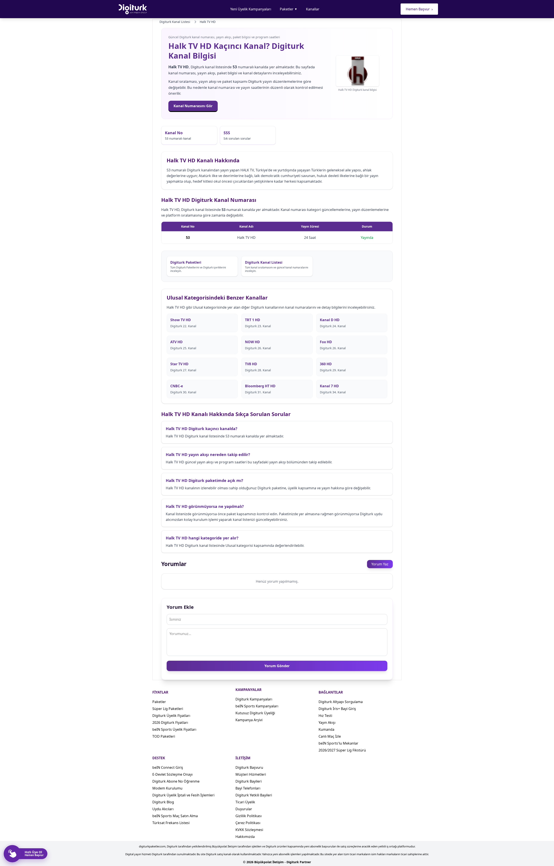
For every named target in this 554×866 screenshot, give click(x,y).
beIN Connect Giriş (167, 767)
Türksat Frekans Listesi (171, 822)
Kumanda (326, 729)
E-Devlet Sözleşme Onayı (172, 774)
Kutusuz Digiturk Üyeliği (255, 713)
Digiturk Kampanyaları (253, 699)
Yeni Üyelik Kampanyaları (250, 9)
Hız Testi (325, 715)
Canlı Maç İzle (330, 736)
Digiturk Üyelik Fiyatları (171, 715)
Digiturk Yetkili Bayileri (253, 795)
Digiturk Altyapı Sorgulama (341, 701)
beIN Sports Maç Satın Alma (175, 815)
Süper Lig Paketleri (167, 708)
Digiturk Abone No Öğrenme (176, 781)
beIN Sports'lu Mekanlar (338, 743)
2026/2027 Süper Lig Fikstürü (342, 750)
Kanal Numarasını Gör (193, 106)
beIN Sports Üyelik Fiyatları (174, 729)
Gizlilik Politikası (248, 815)
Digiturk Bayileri (248, 781)
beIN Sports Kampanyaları (256, 706)
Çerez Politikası (247, 822)
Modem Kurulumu (167, 788)
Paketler (288, 9)
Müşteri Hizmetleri (250, 774)
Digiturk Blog (163, 802)
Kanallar (312, 9)
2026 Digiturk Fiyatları (170, 722)
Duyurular (243, 809)
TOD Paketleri (163, 736)
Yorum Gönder (277, 665)
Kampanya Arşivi (249, 720)
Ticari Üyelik (245, 802)
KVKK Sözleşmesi (249, 829)
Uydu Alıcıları (163, 809)
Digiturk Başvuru (249, 767)
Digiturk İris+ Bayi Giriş (337, 708)
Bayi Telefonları (247, 788)
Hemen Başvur (419, 9)
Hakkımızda (245, 836)
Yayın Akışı (327, 722)
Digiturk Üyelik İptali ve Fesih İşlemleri (183, 795)
